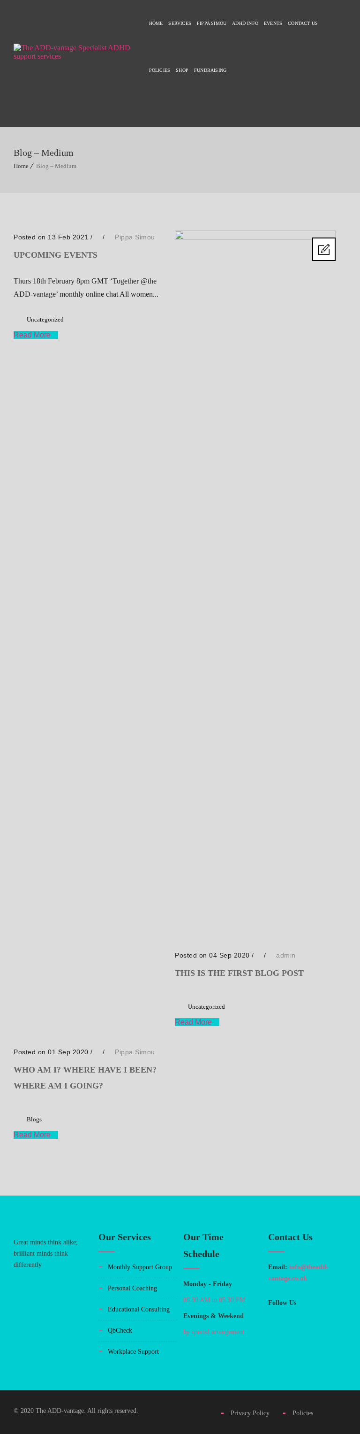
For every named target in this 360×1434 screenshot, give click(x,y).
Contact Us (303, 23)
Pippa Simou (211, 23)
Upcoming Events (56, 255)
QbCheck (120, 1330)
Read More (33, 335)
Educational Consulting (139, 1309)
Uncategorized (45, 319)
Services (179, 23)
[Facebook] (276, 1316)
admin (286, 955)
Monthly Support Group (140, 1267)
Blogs (34, 1119)
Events (273, 23)
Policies (160, 70)
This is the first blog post (239, 973)
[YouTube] (276, 1337)
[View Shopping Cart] (343, 116)
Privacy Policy (254, 1413)
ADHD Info (245, 23)
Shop (182, 70)
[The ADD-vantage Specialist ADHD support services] (75, 64)
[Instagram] (298, 1316)
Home (156, 23)
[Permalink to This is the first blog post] (255, 237)
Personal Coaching (132, 1288)
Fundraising (210, 70)
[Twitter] (319, 1316)
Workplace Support (133, 1351)
